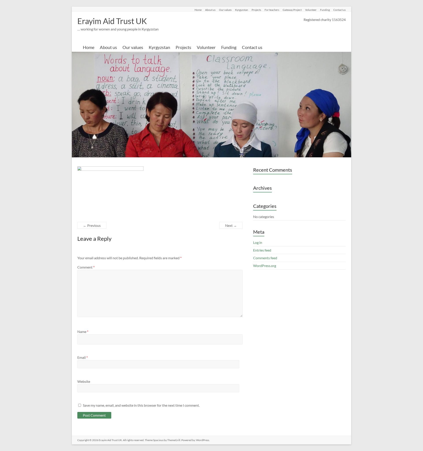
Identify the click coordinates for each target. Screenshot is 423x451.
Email (82, 357)
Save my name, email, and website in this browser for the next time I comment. (141, 405)
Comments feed (265, 258)
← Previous (92, 225)
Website (83, 381)
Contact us (339, 9)
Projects (256, 9)
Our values (225, 9)
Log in (257, 242)
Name (82, 331)
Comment (86, 267)
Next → (231, 225)
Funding (325, 9)
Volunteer (311, 9)
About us (210, 9)
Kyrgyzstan (241, 9)
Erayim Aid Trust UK (112, 21)
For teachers (272, 9)
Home (198, 9)
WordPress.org (264, 265)
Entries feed (262, 250)
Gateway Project (292, 9)
